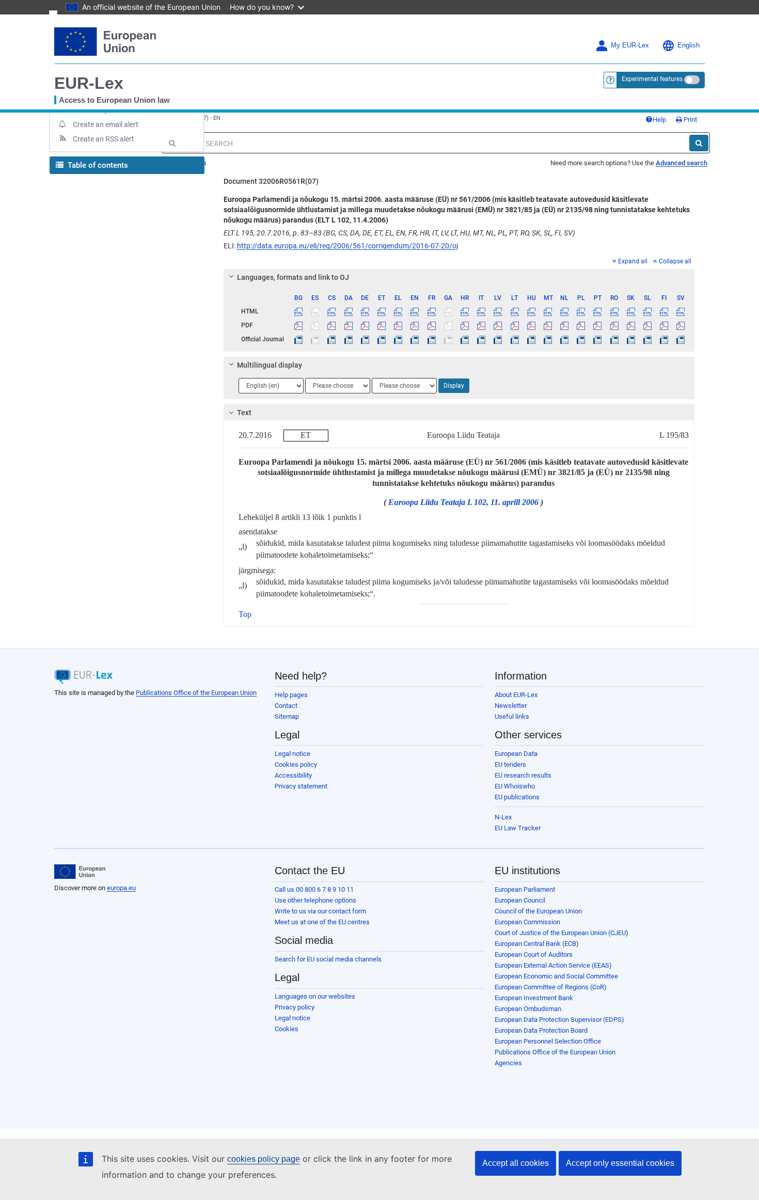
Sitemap (287, 716)
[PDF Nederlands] (565, 325)
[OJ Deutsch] (365, 339)
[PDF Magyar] (531, 325)
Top (245, 614)
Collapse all (675, 261)
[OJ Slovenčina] (631, 339)
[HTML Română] (614, 311)
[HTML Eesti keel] (381, 311)
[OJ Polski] (581, 339)
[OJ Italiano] (481, 339)
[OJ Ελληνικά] (398, 339)
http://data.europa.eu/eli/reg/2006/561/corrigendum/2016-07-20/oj (347, 246)
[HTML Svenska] (681, 311)
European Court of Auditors (534, 954)
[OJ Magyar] (531, 339)
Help (659, 119)
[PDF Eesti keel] (381, 325)
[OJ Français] (431, 339)
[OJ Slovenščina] (647, 339)
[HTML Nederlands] (565, 311)
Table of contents (97, 165)
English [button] (688, 45)
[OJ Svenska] (681, 339)
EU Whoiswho (515, 786)
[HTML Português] (598, 311)
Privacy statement (301, 786)
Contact (286, 705)
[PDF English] (415, 325)
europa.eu (121, 888)
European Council (520, 900)
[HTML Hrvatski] (464, 311)
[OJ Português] (598, 339)
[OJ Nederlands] (565, 339)
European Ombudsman (528, 1009)
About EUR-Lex (516, 695)
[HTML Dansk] (348, 311)
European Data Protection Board (541, 1030)
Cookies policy (296, 764)
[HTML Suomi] (664, 311)
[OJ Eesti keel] (381, 339)
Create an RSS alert (103, 139)
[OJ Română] (614, 339)
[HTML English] (415, 311)
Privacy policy (294, 1007)
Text (244, 412)
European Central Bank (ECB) (537, 944)
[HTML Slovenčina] (631, 311)
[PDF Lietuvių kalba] (515, 325)
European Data (516, 753)
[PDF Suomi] (664, 325)
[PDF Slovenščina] (647, 325)
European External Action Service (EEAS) (553, 965)
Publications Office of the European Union (196, 693)
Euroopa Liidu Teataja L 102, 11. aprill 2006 (463, 502)
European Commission (527, 922)
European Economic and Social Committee (556, 976)
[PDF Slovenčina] (631, 325)
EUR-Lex (88, 83)
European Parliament (525, 889)
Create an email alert (105, 124)
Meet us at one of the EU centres (322, 922)
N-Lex (503, 817)
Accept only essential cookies (620, 1163)
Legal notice (292, 753)
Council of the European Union (538, 911)
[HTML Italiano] (481, 311)
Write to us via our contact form (320, 911)
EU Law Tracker (518, 828)
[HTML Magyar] (531, 311)
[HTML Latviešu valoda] (498, 311)
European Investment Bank (534, 998)
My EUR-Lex (630, 45)
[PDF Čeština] (332, 325)
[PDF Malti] (548, 325)
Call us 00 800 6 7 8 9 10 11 (314, 889)
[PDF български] (299, 325)
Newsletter (511, 705)
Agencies (508, 1063)
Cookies (286, 1029)
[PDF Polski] (581, 325)
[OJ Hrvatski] (464, 339)
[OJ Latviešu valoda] (498, 339)
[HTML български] (299, 311)
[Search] (698, 143)
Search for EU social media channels (328, 959)
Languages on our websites (315, 996)
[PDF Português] (598, 325)
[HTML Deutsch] (365, 311)
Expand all (632, 261)
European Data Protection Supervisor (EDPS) (559, 1019)
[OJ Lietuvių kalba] (515, 339)
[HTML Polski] (581, 311)
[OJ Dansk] (348, 339)
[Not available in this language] (315, 311)
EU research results (523, 775)
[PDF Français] (431, 325)
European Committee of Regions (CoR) (551, 987)
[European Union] (79, 871)
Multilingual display (269, 365)
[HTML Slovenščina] (647, 311)
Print (689, 119)
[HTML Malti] (548, 311)
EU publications (517, 797)
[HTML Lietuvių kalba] (515, 311)
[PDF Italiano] (481, 325)
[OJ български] (299, 339)
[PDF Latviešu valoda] (498, 325)
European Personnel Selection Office (548, 1041)
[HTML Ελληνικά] (398, 311)
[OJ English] (415, 339)
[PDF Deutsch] (365, 325)
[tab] (459, 277)
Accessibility (293, 775)
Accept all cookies (515, 1163)
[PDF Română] (614, 325)
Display (454, 385)
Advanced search (681, 163)
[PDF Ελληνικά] (398, 325)
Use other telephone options (315, 900)
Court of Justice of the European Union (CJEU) (561, 933)
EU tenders (510, 764)
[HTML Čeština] (332, 311)
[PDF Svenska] (681, 325)
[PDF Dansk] (348, 325)
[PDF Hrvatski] (464, 325)
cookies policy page (263, 1159)
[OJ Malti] (548, 339)
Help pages (291, 695)
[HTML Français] (431, 311)
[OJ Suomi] (664, 339)
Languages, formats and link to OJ (293, 277)
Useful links (512, 716)
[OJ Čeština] (332, 339)
